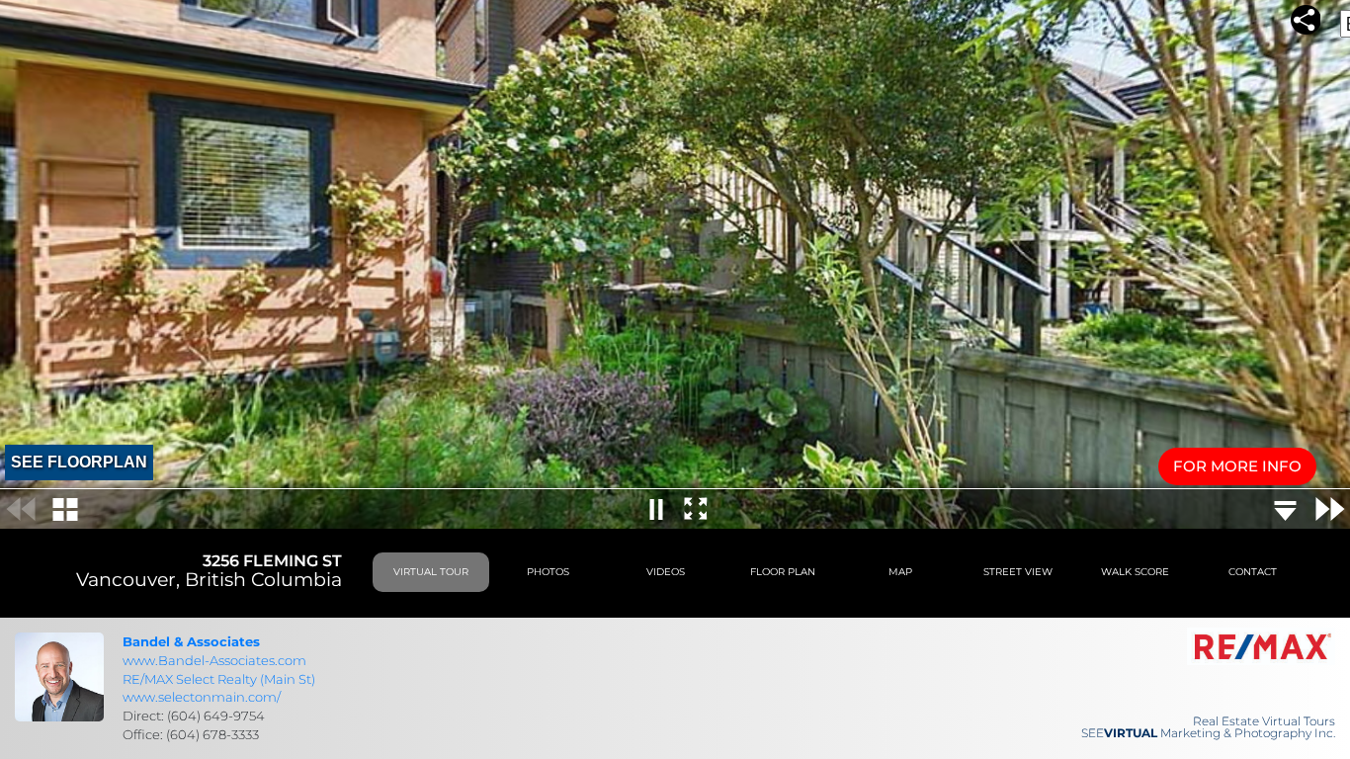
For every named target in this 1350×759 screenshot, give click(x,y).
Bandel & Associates (191, 641)
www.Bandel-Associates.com (214, 660)
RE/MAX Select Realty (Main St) (219, 679)
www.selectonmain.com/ (202, 697)
